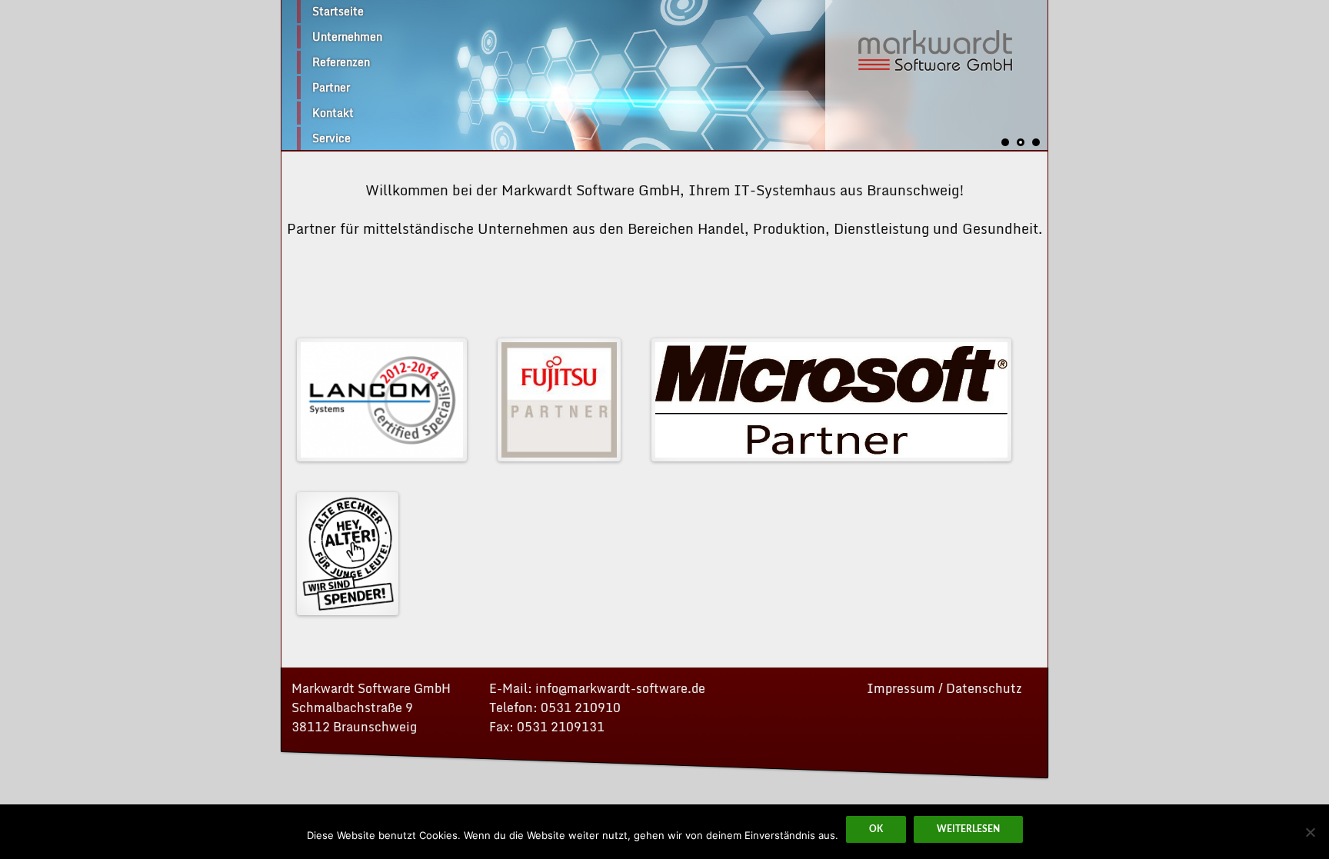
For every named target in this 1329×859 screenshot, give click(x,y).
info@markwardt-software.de (620, 688)
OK (876, 829)
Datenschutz (984, 688)
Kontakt (333, 113)
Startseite (338, 11)
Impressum (901, 688)
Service (331, 138)
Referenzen (341, 62)
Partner (331, 87)
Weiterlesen (968, 829)
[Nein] (1309, 832)
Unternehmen (347, 36)
